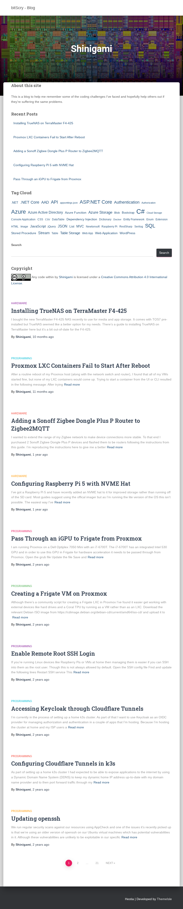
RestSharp (125, 226)
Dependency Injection (82, 219)
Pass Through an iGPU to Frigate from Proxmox (47, 179)
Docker (117, 219)
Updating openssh (35, 818)
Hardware (19, 303)
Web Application (106, 233)
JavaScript (38, 226)
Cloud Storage (154, 212)
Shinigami (66, 277)
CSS (40, 219)
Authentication (126, 202)
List (71, 226)
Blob (117, 212)
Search (16, 245)
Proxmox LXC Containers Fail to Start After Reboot (49, 137)
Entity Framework (133, 219)
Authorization (148, 202)
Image (24, 226)
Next (109, 863)
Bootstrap (128, 212)
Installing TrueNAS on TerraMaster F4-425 (43, 123)
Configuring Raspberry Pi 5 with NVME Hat (43, 165)
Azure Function (75, 212)
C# (140, 211)
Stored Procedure (23, 233)
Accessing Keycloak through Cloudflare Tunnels (77, 708)
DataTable (58, 219)
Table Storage (70, 233)
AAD (45, 202)
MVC (80, 226)
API (54, 202)
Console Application (23, 219)
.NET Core (29, 202)
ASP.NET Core (96, 202)
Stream (44, 233)
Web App (87, 233)
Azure (18, 212)
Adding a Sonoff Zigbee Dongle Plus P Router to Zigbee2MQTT (58, 151)
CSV (47, 219)
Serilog (138, 226)
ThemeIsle (164, 899)
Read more (72, 384)
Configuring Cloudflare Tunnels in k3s (63, 763)
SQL (150, 226)
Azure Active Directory (45, 212)
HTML (15, 226)
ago (43, 337)
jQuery (52, 226)
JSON (62, 226)
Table (55, 233)
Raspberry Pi (109, 226)
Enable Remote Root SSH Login (53, 653)
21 (97, 863)
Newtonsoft (93, 226)
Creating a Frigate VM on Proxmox (59, 593)
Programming (21, 358)
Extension (162, 219)
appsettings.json (69, 202)
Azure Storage (100, 212)
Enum (150, 219)
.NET (14, 202)
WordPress (127, 233)
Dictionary (105, 219)
